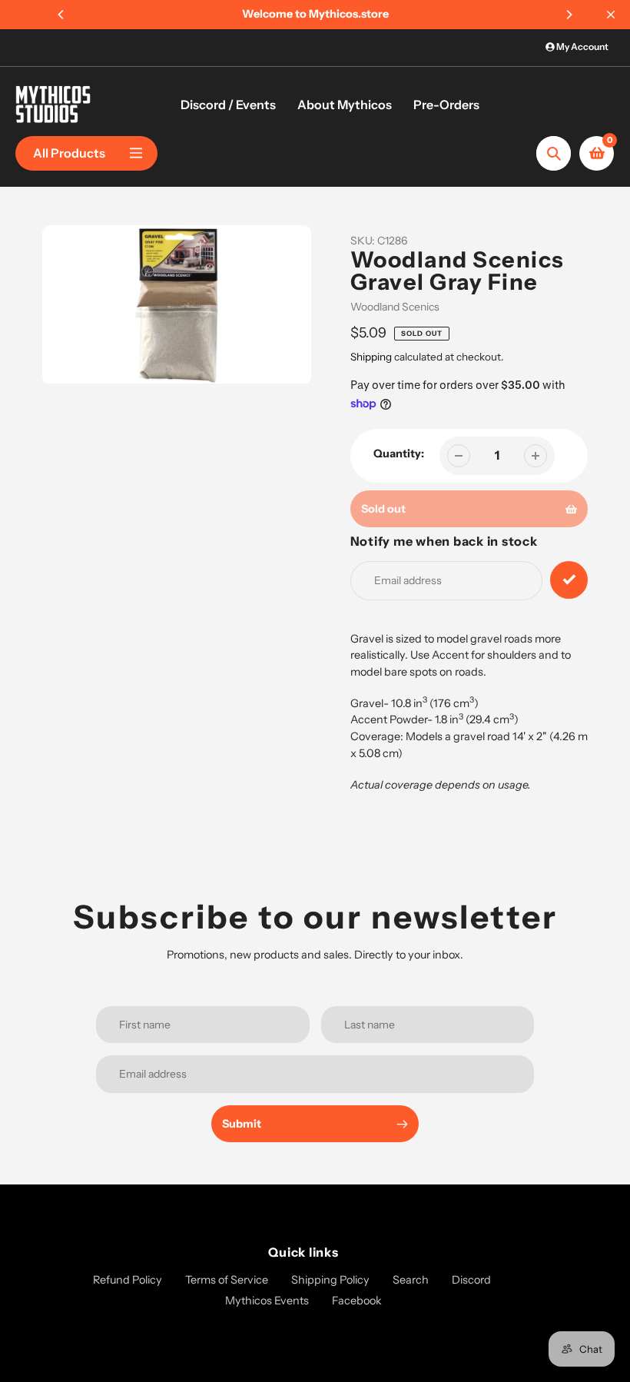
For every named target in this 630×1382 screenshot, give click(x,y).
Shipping (371, 356)
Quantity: (398, 453)
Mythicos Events (267, 1300)
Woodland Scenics (394, 307)
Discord (471, 1280)
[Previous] (61, 14)
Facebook (357, 1300)
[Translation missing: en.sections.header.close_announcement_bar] (610, 14)
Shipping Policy (330, 1280)
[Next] (568, 14)
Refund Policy (127, 1280)
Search (411, 1280)
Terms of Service (226, 1280)
